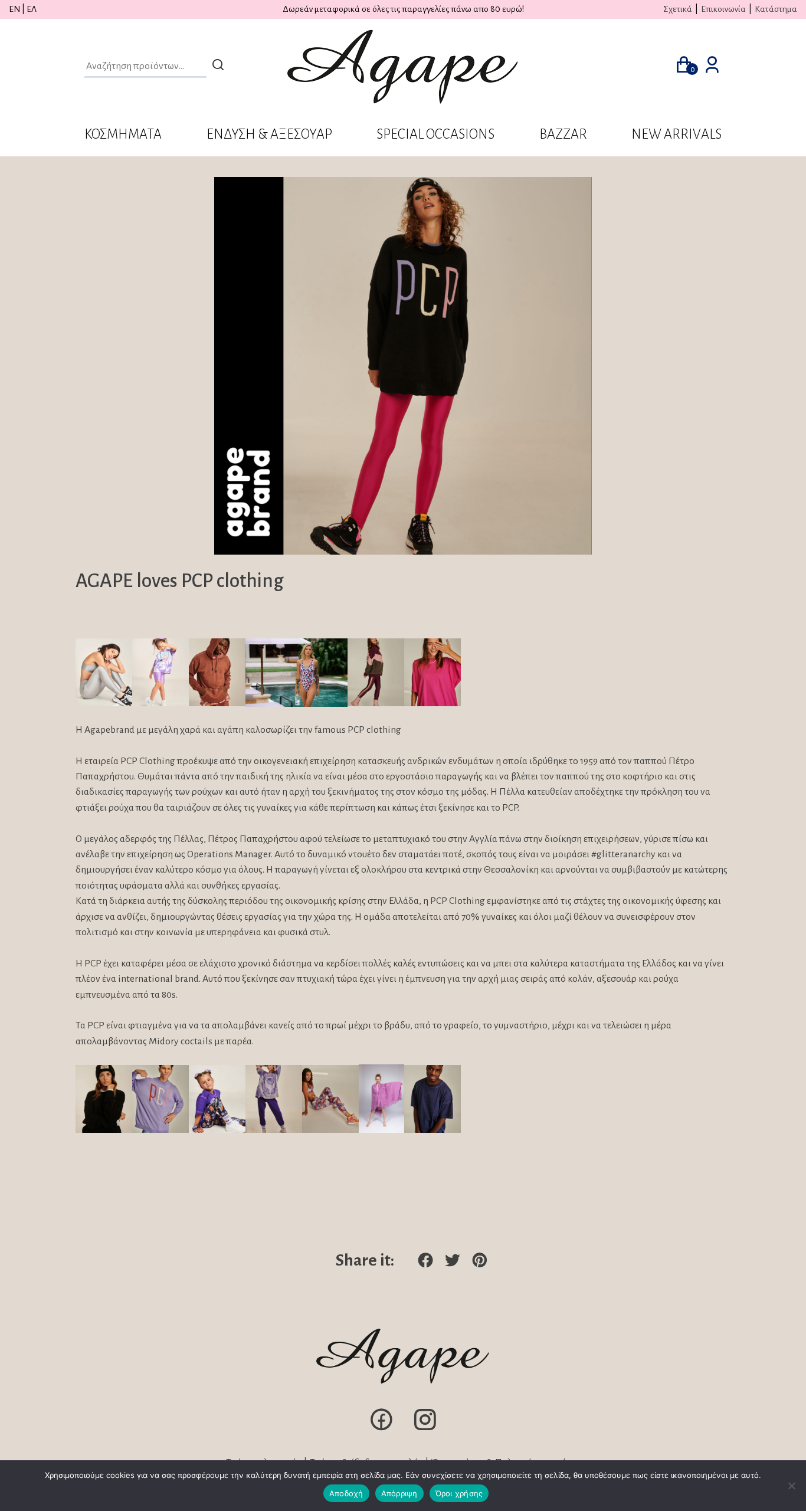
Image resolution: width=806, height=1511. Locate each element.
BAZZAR (563, 134)
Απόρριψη (399, 1493)
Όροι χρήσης (459, 1493)
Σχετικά (677, 9)
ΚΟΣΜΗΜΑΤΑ (123, 134)
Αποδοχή (346, 1493)
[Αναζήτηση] (218, 66)
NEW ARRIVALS (676, 134)
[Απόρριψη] (791, 1486)
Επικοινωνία (723, 9)
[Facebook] (381, 1429)
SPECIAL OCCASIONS (435, 134)
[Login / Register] (712, 67)
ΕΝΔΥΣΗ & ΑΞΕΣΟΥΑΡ (269, 134)
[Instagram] (425, 1429)
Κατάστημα (776, 9)
